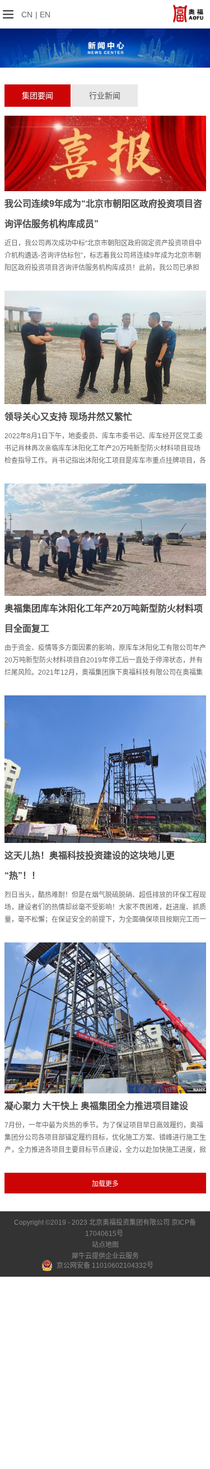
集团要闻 (37, 95)
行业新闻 (104, 95)
